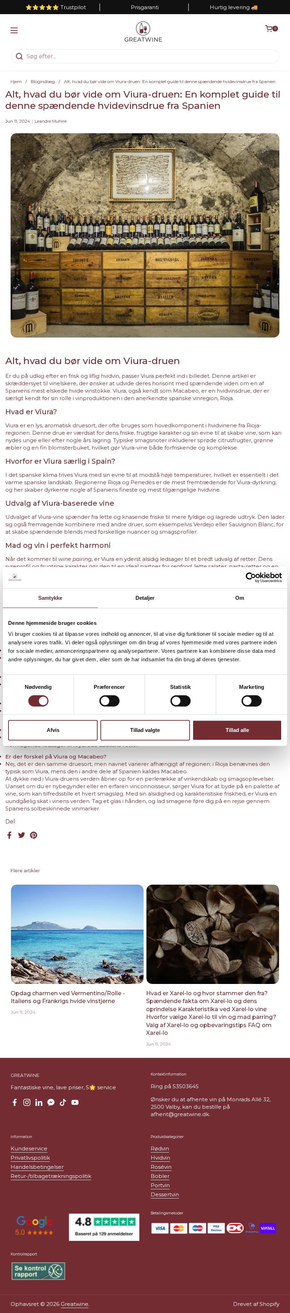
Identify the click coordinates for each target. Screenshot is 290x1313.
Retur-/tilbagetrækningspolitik (51, 1176)
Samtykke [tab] (50, 598)
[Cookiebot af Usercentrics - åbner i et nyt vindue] (251, 577)
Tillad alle (237, 730)
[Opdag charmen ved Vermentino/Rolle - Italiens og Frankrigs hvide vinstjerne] (77, 934)
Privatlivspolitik (30, 1157)
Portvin (160, 1185)
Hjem (16, 81)
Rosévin (161, 1166)
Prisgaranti (145, 7)
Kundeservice (29, 1148)
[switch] (109, 701)
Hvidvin (160, 1157)
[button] (272, 31)
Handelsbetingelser (37, 1166)
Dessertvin (165, 1194)
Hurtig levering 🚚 (234, 7)
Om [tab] (239, 598)
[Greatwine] (143, 31)
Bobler (160, 1176)
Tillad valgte (145, 730)
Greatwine (74, 1304)
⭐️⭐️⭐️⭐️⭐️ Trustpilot (55, 7)
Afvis (53, 730)
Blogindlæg (43, 81)
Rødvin (160, 1148)
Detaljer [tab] (145, 598)
